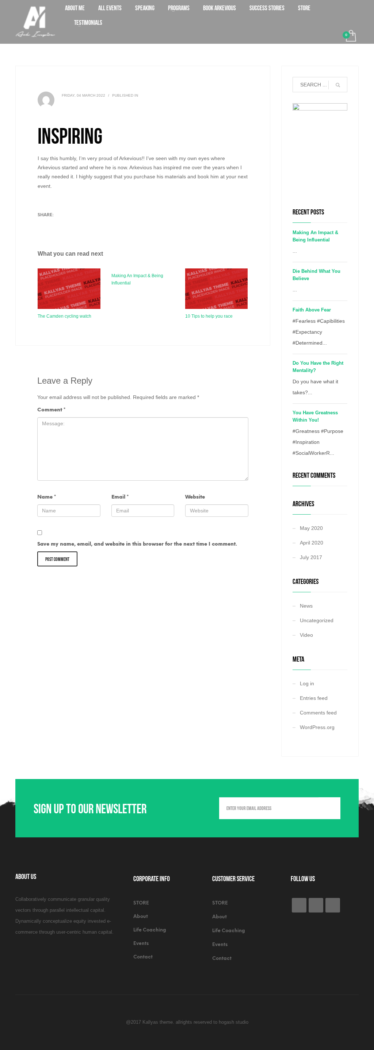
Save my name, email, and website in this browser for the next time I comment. (137, 544)
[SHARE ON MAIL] (94, 226)
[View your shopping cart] (350, 36)
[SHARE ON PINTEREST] (81, 226)
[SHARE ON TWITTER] (43, 226)
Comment (51, 410)
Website (195, 497)
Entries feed (314, 698)
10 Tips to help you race (209, 316)
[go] (337, 85)
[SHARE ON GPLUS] (68, 226)
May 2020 (311, 528)
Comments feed (318, 713)
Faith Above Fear (312, 310)
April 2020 (311, 543)
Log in (307, 683)
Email (120, 497)
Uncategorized (316, 620)
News (306, 606)
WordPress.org (317, 727)
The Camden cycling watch (64, 316)
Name (46, 497)
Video (306, 635)
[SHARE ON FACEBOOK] (55, 226)
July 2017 (311, 557)
